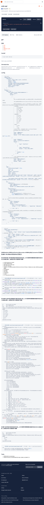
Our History (3, 477)
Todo (5, 49)
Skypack (22, 490)
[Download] (42, 6)
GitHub (2, 487)
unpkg (22, 487)
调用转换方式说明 (7, 48)
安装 (4, 45)
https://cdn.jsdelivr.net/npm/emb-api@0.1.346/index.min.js (17, 24)
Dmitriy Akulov (9, 465)
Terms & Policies (25, 477)
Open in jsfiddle (6, 29)
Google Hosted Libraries (6, 490)
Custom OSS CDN (4, 482)
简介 (4, 46)
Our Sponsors (4, 480)
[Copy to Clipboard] (40, 23)
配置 (4, 47)
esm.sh (41, 487)
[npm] (39, 6)
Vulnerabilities (16, 14)
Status (23, 475)
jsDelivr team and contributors (13, 464)
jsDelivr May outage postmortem (6, 502)
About (2, 475)
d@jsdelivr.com (25, 480)
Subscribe (40, 467)
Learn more (13, 29)
